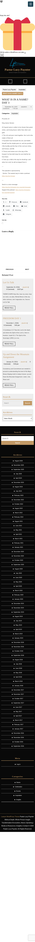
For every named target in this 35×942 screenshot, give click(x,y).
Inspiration (22, 89)
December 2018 (19, 642)
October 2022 (18, 504)
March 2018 (18, 681)
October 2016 (18, 742)
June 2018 (18, 668)
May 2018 (19, 672)
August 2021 (19, 521)
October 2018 (18, 651)
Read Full (10, 308)
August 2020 (19, 569)
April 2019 (19, 629)
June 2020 (18, 577)
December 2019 (19, 603)
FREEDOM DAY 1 (12, 318)
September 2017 (18, 703)
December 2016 (19, 733)
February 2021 (18, 543)
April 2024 (19, 478)
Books (18, 782)
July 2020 (19, 573)
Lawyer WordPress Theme (10, 816)
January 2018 (18, 685)
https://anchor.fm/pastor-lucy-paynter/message (16, 187)
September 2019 (18, 612)
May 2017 (19, 711)
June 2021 (18, 525)
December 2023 (19, 482)
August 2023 (19, 487)
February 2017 (18, 724)
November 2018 (19, 646)
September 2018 (18, 655)
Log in (18, 764)
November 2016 (19, 737)
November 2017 (19, 694)
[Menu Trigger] (30, 4)
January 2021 (18, 547)
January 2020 (18, 599)
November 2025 (19, 465)
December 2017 (19, 690)
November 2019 (19, 608)
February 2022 (18, 517)
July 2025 (19, 474)
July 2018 (19, 664)
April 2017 (19, 716)
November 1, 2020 (12, 323)
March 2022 (18, 512)
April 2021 (19, 534)
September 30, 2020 (11, 106)
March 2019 (18, 634)
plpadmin (24, 106)
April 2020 (19, 586)
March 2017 (18, 720)
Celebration (18, 787)
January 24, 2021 (11, 362)
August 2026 (19, 461)
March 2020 (18, 590)
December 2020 (19, 551)
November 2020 (19, 556)
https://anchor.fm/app (8, 176)
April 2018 (19, 677)
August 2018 (19, 659)
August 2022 (19, 508)
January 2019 (18, 638)
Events (18, 791)
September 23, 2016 (12, 287)
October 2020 (18, 560)
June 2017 (18, 707)
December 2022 (19, 499)
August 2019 (19, 616)
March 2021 (18, 538)
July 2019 (19, 621)
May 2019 (19, 625)
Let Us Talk (8, 282)
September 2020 (18, 564)
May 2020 (19, 582)
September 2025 (18, 469)
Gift (2, 55)
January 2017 (18, 729)
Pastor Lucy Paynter (17, 69)
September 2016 (18, 746)
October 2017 (18, 698)
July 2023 (19, 491)
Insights (18, 799)
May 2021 (19, 530)
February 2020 (18, 595)
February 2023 (18, 495)
